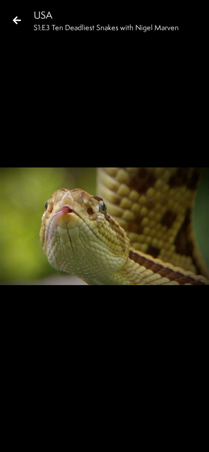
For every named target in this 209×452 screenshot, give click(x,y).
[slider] (100, 415)
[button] (18, 433)
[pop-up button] (153, 433)
